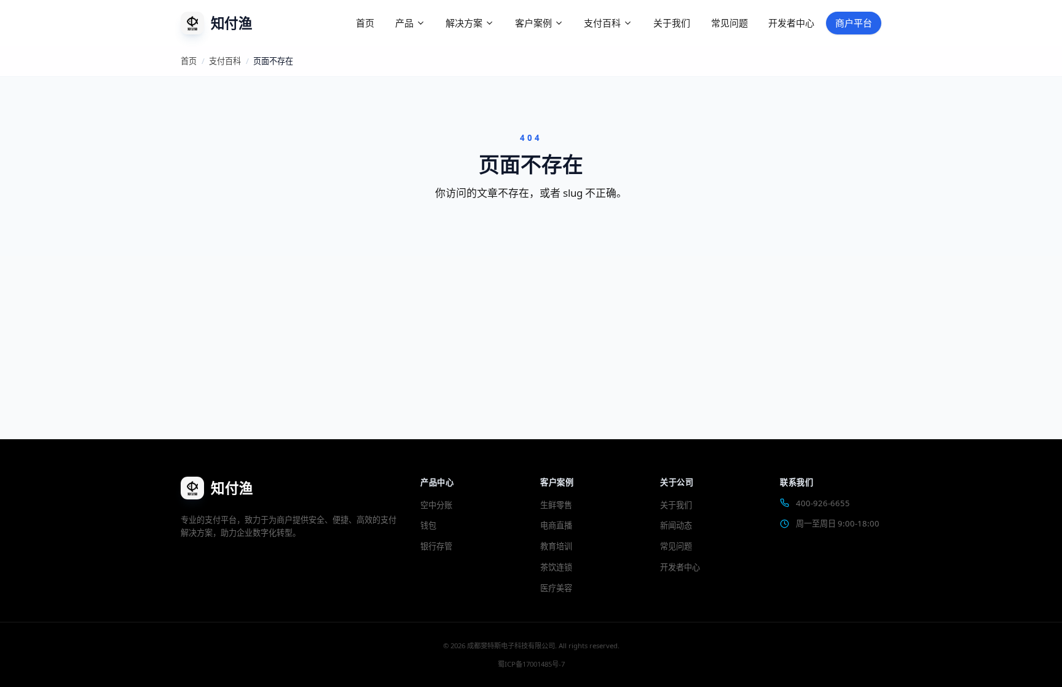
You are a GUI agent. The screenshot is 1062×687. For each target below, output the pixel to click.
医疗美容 (556, 588)
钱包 (428, 525)
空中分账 (436, 504)
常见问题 (729, 23)
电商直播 (556, 525)
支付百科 (225, 60)
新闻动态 (676, 525)
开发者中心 (791, 23)
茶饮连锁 (556, 567)
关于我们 (671, 23)
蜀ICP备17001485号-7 (531, 664)
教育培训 (556, 546)
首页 (365, 23)
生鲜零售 (556, 504)
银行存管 (436, 546)
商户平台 (853, 23)
